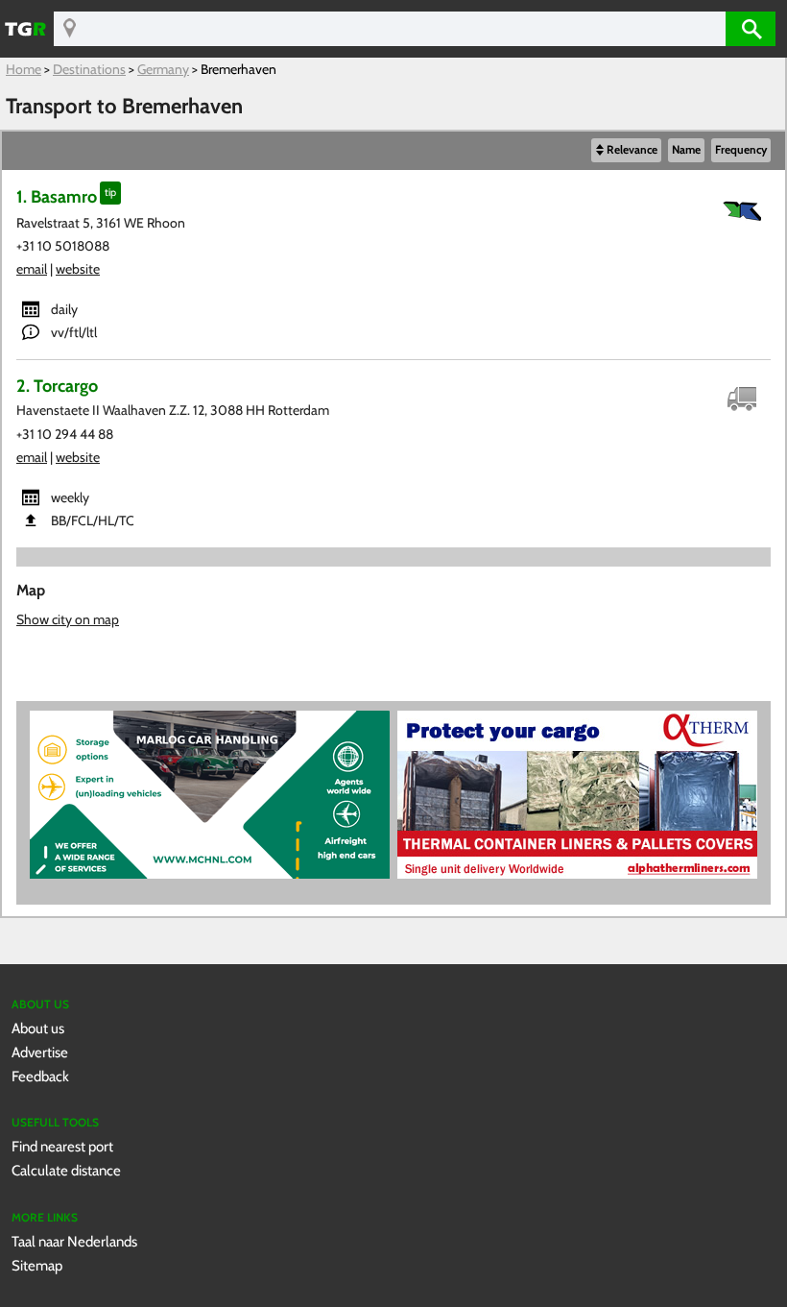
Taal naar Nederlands (74, 1241)
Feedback (40, 1076)
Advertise (40, 1052)
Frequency (741, 150)
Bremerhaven (238, 69)
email (31, 269)
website (78, 269)
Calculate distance (66, 1170)
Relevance (632, 150)
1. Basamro (56, 196)
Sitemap (37, 1265)
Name (686, 150)
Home (23, 69)
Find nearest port (62, 1146)
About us (38, 1028)
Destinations (89, 69)
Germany (163, 69)
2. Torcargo (57, 386)
